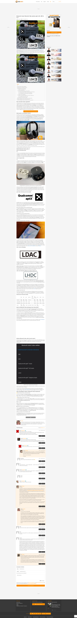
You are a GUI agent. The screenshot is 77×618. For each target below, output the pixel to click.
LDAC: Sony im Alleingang (22, 94)
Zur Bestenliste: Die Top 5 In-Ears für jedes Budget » (30, 111)
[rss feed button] (40, 614)
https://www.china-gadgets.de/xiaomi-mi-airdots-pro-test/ (35, 490)
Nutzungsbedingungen (40, 582)
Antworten (43, 448)
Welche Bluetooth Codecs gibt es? (22, 88)
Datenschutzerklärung (32, 582)
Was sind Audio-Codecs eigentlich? (22, 86)
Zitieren (40, 448)
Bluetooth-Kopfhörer (40, 49)
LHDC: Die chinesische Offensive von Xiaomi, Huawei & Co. (26, 95)
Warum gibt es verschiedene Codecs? (22, 87)
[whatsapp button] (39, 614)
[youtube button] (33, 614)
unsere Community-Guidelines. (32, 583)
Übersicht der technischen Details (23, 97)
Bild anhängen (42, 580)
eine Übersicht (42, 319)
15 (19, 19)
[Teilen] (31, 417)
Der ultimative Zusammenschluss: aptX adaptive (26, 93)
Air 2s (34, 288)
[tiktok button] (37, 614)
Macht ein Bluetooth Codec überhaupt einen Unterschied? (25, 98)
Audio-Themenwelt (27, 389)
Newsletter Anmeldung (54, 32)
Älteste (44, 427)
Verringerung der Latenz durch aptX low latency (26, 92)
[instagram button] (35, 614)
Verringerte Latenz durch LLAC (24, 96)
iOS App (44, 613)
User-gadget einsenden (39, 604)
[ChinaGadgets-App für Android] (26, 430)
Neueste (42, 427)
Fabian (22, 420)
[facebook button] (31, 614)
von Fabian (26, 19)
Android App (48, 613)
